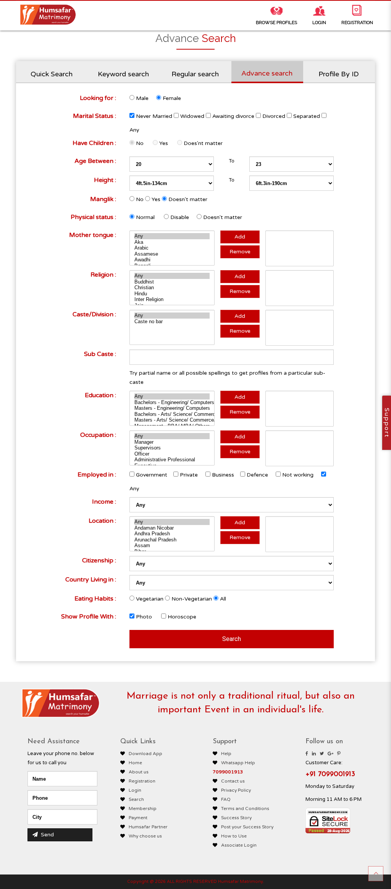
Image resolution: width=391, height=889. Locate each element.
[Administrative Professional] (172, 460)
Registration (142, 781)
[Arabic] (172, 248)
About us (139, 772)
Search (136, 799)
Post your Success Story (247, 826)
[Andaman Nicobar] (172, 528)
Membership (143, 808)
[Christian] (172, 288)
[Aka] (172, 242)
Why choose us (145, 836)
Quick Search (52, 74)
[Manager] (172, 442)
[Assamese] (172, 254)
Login (135, 790)
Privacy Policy (236, 790)
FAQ (226, 799)
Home (135, 762)
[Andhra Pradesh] (172, 534)
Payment (138, 817)
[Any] (172, 236)
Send (46, 834)
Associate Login (239, 845)
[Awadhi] (172, 260)
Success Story (236, 817)
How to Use (234, 836)
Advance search (266, 73)
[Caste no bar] (172, 322)
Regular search (195, 74)
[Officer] (172, 454)
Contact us (233, 781)
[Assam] (172, 546)
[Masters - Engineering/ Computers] (172, 408)
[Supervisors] (172, 448)
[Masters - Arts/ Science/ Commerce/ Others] (172, 420)
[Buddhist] (172, 282)
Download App (145, 753)
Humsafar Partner (148, 826)
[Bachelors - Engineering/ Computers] (172, 402)
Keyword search (123, 74)
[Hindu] (172, 294)
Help (226, 753)
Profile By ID (338, 74)
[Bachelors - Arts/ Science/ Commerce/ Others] (172, 414)
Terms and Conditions (245, 808)
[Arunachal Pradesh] (172, 540)
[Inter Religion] (172, 299)
